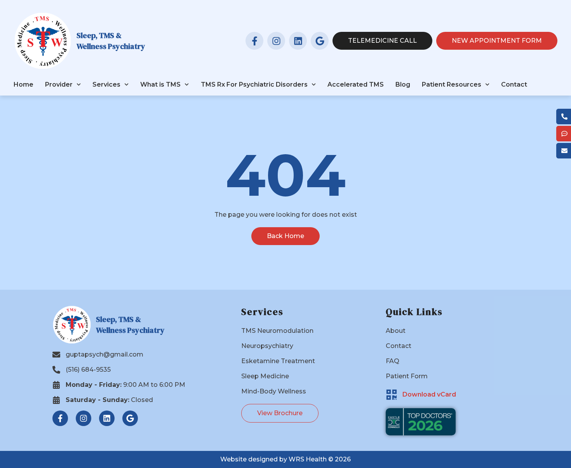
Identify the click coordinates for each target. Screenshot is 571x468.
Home (23, 84)
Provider (59, 84)
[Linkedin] (298, 41)
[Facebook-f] (254, 41)
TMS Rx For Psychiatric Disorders (254, 84)
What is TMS (160, 84)
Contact (514, 84)
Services (106, 84)
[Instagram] (276, 41)
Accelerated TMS (355, 84)
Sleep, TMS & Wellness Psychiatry (111, 41)
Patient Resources (451, 84)
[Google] (320, 41)
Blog (402, 84)
